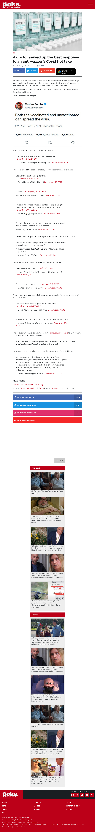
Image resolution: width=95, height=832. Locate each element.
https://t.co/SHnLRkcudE (47, 268)
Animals (37, 809)
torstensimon (57, 388)
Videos (37, 806)
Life (14, 52)
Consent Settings (40, 824)
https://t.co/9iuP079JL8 (35, 192)
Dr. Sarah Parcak (27, 388)
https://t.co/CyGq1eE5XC (48, 284)
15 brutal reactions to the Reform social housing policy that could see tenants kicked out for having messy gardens (47, 548)
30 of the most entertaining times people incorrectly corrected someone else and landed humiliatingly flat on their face (46, 604)
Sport (5, 809)
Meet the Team (19, 827)
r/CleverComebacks (59, 333)
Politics (37, 802)
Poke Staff (16, 66)
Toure (41, 388)
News (4, 802)
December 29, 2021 (48, 255)
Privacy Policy (26, 824)
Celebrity (70, 802)
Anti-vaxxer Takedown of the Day (28, 384)
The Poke (14, 4)
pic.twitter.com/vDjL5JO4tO (28, 306)
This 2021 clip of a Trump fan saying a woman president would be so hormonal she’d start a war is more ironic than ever (46, 780)
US (3, 813)
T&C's (4, 824)
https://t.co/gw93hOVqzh (27, 178)
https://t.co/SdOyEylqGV (27, 159)
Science (69, 809)
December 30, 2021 (53, 182)
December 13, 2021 (59, 163)
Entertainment (72, 806)
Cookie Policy (14, 824)
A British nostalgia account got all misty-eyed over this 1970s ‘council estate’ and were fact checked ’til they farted (46, 519)
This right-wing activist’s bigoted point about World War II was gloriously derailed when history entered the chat (47, 575)
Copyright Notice (55, 824)
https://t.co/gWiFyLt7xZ (26, 210)
